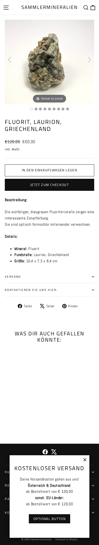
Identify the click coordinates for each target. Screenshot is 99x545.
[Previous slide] (9, 59)
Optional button (49, 518)
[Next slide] (89, 59)
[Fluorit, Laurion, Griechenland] (31, 109)
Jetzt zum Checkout (49, 184)
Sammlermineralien (49, 7)
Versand (13, 276)
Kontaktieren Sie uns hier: (31, 290)
